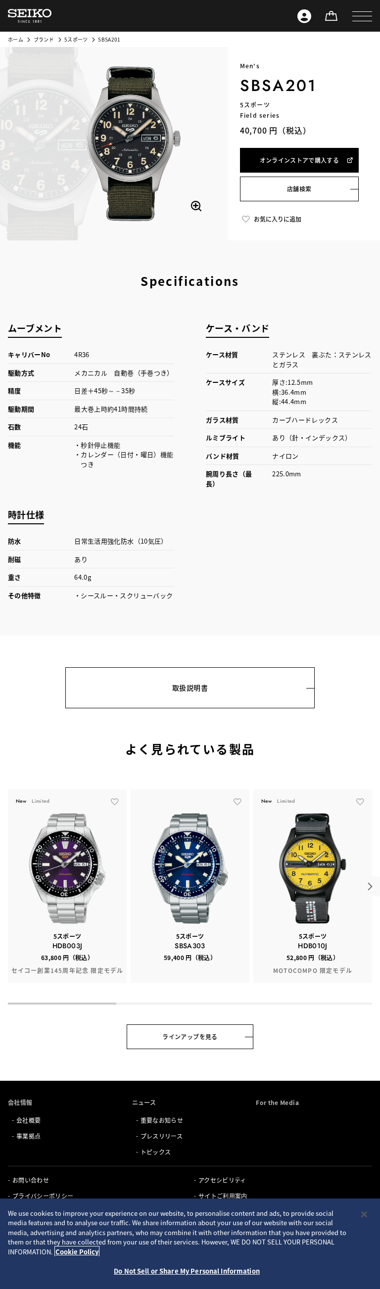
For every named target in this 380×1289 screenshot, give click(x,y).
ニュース (144, 1102)
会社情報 (20, 1102)
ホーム (15, 39)
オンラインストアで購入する (299, 160)
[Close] (364, 1214)
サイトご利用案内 (222, 1196)
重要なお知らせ (162, 1120)
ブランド (44, 39)
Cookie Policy (76, 1251)
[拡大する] (196, 206)
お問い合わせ (30, 1180)
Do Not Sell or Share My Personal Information (187, 1271)
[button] (362, 16)
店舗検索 (299, 188)
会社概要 (28, 1120)
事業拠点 (28, 1136)
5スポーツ (76, 39)
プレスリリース (162, 1136)
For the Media (277, 1102)
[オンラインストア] (331, 16)
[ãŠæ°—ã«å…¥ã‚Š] (115, 801)
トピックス (156, 1152)
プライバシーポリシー (43, 1196)
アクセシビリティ (222, 1180)
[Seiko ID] (304, 16)
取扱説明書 (190, 687)
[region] (190, 1243)
